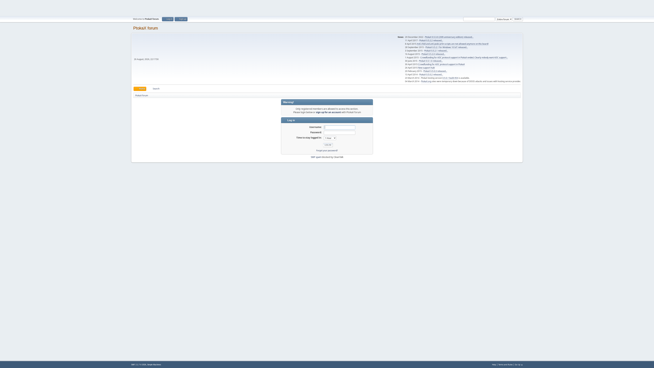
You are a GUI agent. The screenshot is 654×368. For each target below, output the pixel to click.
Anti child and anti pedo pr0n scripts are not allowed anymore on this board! (452, 43)
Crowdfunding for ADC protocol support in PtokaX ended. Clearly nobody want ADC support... (464, 57)
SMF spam (316, 157)
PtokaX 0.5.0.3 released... (435, 71)
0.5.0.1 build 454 (450, 77)
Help (494, 364)
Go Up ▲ (519, 364)
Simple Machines (154, 365)
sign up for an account (328, 112)
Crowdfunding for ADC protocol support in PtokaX (441, 64)
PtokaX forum (145, 28)
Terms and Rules (505, 364)
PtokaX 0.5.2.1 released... (436, 50)
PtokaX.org (426, 81)
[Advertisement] (327, 7)
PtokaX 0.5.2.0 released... (433, 54)
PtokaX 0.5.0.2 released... (431, 74)
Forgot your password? (327, 150)
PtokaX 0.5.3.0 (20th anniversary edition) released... (449, 37)
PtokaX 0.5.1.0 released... (431, 60)
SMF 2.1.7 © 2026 (138, 365)
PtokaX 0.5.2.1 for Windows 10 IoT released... (446, 47)
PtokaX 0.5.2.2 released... (431, 40)
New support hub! (426, 67)
